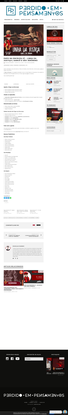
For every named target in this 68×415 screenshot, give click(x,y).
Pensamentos (8, 19)
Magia (41, 19)
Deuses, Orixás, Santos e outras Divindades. (12, 106)
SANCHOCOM (37, 404)
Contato (42, 402)
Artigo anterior (12, 234)
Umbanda (16, 19)
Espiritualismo (25, 19)
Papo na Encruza (58, 19)
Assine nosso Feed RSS (30, 84)
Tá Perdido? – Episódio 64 (55, 121)
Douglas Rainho (9, 62)
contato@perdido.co (7, 129)
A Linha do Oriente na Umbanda (10, 107)
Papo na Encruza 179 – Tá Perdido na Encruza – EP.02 (55, 373)
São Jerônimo (31, 217)
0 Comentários (16, 65)
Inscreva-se (51, 59)
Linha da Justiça (12, 217)
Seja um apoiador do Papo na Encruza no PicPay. (13, 90)
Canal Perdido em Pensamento (31, 72)
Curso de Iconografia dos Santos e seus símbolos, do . (19, 101)
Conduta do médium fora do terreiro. (14, 236)
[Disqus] (24, 308)
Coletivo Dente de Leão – (12, 99)
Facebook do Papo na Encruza (10, 115)
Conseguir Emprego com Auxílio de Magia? (32, 236)
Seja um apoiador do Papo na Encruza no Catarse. (13, 89)
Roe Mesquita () (12, 121)
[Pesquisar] (56, 1)
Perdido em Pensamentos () (17, 116)
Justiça (5, 217)
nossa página (26, 73)
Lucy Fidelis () (11, 117)
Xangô (37, 217)
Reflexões (35, 19)
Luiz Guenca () (11, 120)
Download (6, 84)
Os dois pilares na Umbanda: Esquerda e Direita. (58, 90)
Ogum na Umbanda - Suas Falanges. (58, 98)
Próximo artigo (35, 234)
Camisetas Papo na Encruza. (10, 92)
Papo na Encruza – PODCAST (17, 113)
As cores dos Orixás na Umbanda (57, 82)
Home (25, 402)
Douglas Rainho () (13, 119)
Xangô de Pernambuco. (9, 108)
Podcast (11, 65)
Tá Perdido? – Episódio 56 (32, 287)
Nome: (59, 55)
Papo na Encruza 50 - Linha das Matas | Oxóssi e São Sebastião (22, 211)
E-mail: (48, 55)
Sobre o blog (33, 402)
